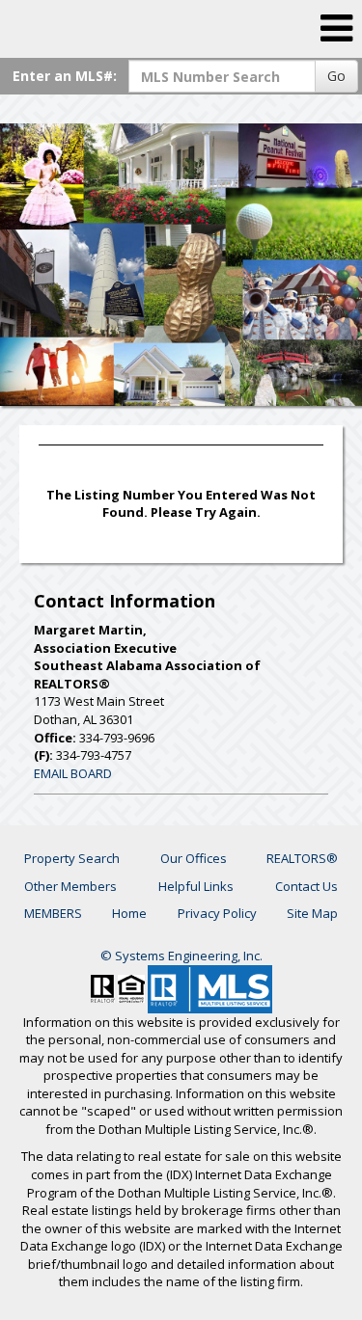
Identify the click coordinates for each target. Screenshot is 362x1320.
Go (336, 76)
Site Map (312, 913)
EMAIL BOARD (73, 773)
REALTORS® (302, 858)
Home (129, 913)
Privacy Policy (217, 913)
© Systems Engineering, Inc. (181, 955)
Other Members (70, 886)
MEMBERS (53, 913)
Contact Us (306, 886)
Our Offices (193, 858)
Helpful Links (196, 886)
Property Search (72, 858)
